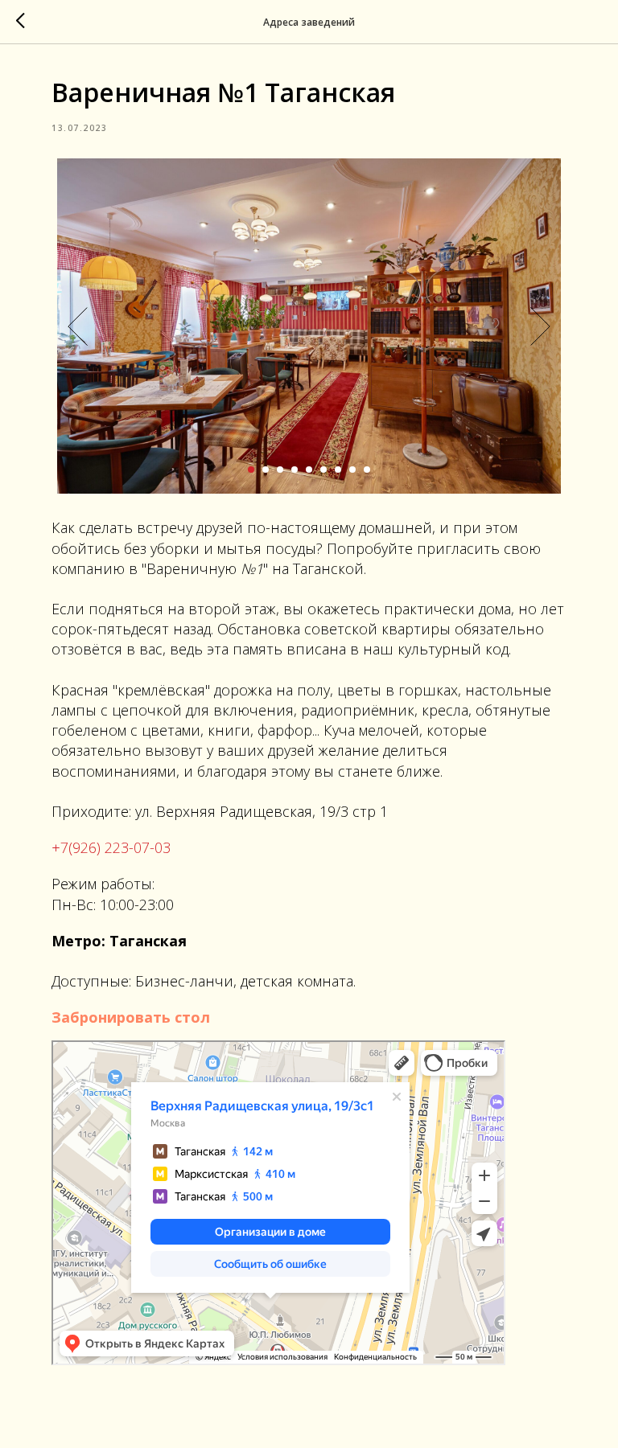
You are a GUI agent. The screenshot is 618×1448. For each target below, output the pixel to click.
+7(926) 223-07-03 (111, 847)
